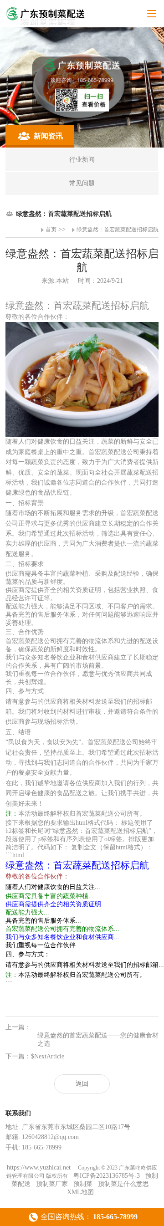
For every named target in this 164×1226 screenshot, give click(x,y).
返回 (82, 1083)
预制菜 (82, 1183)
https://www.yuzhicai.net (39, 1167)
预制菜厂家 (52, 1183)
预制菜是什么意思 (123, 1183)
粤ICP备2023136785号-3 (106, 1175)
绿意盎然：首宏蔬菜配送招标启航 (118, 229)
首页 (51, 229)
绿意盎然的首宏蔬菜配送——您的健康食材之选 (98, 1039)
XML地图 (80, 1192)
